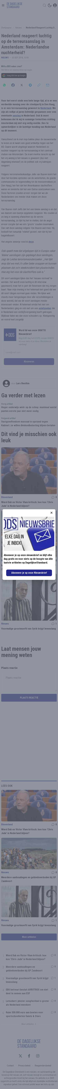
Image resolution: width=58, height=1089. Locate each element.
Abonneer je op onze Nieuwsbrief (29, 572)
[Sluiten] (51, 512)
